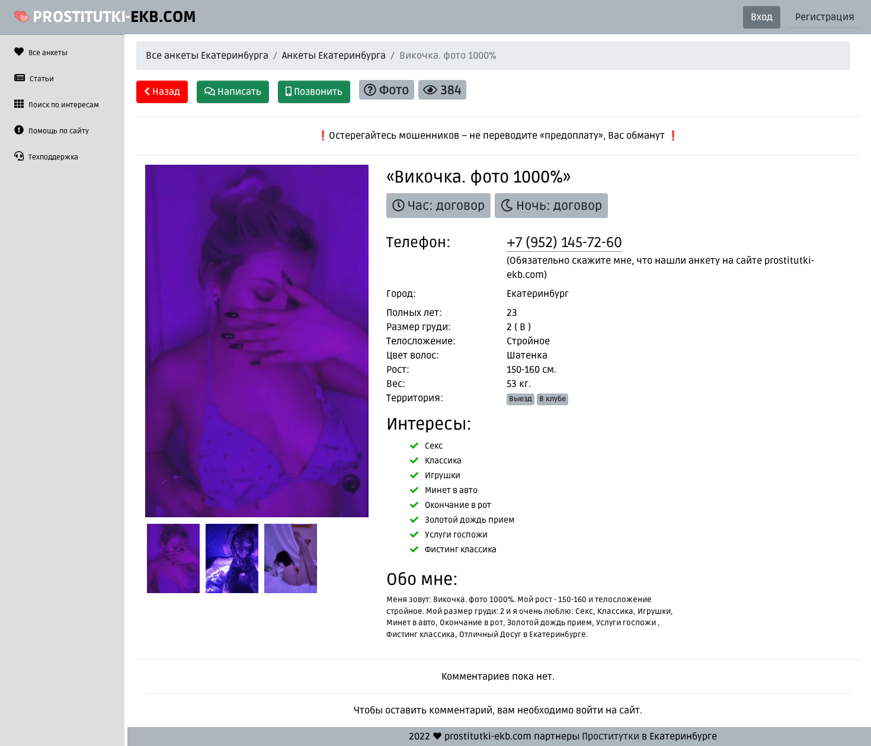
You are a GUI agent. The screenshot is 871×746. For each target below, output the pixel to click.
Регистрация (824, 17)
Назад (165, 92)
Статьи (41, 79)
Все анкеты (47, 53)
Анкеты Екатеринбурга (334, 56)
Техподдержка (52, 157)
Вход (762, 17)
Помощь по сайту (58, 131)
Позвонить (317, 92)
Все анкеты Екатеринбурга (207, 56)
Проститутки (610, 736)
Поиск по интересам (63, 105)
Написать (238, 92)
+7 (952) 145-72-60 (564, 242)
